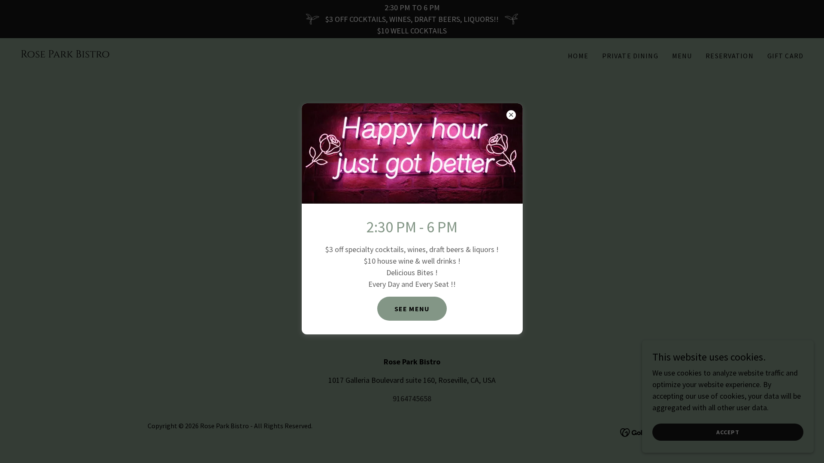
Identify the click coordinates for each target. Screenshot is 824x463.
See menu (412, 308)
